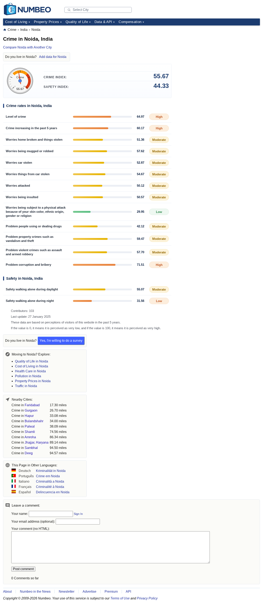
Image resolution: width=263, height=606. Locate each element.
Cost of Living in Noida (31, 366)
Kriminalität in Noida (51, 471)
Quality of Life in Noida (31, 361)
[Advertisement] (229, 53)
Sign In (78, 513)
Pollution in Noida (28, 376)
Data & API (103, 22)
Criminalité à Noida (50, 487)
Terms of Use (120, 598)
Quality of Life (77, 22)
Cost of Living (16, 22)
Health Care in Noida (30, 371)
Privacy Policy (147, 598)
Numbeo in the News (35, 591)
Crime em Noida (48, 476)
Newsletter (66, 591)
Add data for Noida (52, 57)
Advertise (89, 591)
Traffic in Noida (26, 386)
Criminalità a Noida (50, 481)
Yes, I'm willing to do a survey (61, 340)
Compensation (130, 22)
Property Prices (46, 22)
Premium (111, 591)
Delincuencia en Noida (52, 492)
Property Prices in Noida (33, 381)
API (128, 591)
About (7, 591)
